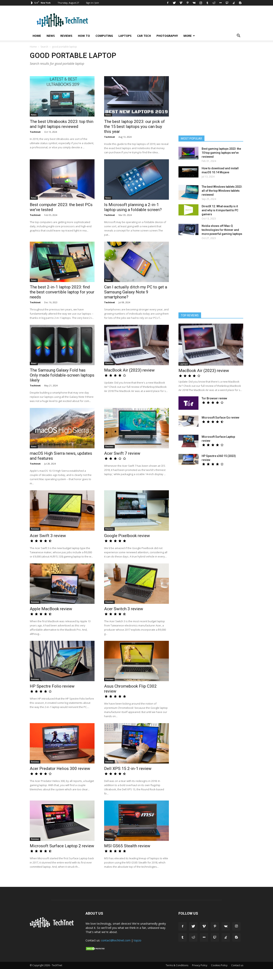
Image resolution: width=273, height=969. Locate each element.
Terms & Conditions (177, 965)
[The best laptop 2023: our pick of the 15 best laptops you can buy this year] (136, 96)
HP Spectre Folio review (52, 686)
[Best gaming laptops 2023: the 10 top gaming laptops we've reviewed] (188, 153)
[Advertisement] (210, 278)
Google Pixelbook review (127, 535)
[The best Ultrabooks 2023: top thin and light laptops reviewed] (62, 96)
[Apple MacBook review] (62, 583)
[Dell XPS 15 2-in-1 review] (136, 743)
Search (44, 46)
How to (84, 36)
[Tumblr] (207, 3)
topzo (137, 940)
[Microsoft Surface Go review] (188, 421)
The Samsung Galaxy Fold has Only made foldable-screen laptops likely (62, 375)
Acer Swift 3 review (48, 535)
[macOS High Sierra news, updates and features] (62, 428)
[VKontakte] (194, 3)
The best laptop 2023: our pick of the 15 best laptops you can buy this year (134, 126)
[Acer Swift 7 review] (136, 428)
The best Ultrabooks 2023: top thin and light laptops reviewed (61, 124)
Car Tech (144, 36)
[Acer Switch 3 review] (136, 583)
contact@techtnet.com (116, 940)
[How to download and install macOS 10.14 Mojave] (188, 171)
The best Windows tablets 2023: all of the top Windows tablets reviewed (222, 190)
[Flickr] (220, 3)
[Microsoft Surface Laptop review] (188, 441)
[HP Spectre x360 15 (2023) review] (188, 459)
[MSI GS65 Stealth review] (136, 821)
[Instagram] (201, 3)
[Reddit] (214, 3)
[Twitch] (227, 3)
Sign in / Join (92, 2)
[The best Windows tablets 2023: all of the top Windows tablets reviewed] (188, 192)
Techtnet (35, 131)
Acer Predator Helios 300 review (60, 768)
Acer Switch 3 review (123, 608)
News (51, 36)
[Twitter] (174, 3)
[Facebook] (168, 3)
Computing (104, 36)
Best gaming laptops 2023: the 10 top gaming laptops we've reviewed (221, 152)
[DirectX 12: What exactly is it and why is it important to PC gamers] (188, 209)
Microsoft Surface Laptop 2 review (62, 845)
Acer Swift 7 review (122, 453)
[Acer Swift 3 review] (62, 510)
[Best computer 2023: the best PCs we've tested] (62, 179)
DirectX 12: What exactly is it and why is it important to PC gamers (220, 210)
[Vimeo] (181, 3)
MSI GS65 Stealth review (127, 845)
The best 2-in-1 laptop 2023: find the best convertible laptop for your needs (62, 292)
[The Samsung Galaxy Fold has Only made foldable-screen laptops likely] (62, 345)
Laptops (125, 36)
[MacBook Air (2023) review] (136, 345)
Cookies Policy (219, 965)
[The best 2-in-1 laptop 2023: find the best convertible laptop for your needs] (62, 262)
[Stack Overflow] (234, 3)
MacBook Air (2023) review (129, 370)
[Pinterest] (187, 3)
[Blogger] (240, 3)
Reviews (66, 36)
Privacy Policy (199, 965)
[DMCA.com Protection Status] (96, 949)
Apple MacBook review (51, 608)
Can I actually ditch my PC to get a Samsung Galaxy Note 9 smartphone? (135, 292)
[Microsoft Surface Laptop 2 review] (62, 821)
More (187, 36)
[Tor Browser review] (188, 403)
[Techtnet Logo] (53, 926)
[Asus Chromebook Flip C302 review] (136, 661)
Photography (167, 36)
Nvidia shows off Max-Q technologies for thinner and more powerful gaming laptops (222, 229)
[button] (238, 36)
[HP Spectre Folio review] (62, 661)
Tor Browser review (214, 398)
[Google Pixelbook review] (136, 510)
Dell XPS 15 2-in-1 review (127, 768)
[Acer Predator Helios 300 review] (62, 743)
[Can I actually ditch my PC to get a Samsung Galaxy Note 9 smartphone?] (136, 262)
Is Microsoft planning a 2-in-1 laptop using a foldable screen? (133, 207)
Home (37, 36)
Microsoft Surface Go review (220, 417)
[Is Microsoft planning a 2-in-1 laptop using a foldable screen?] (136, 179)
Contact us (237, 965)
